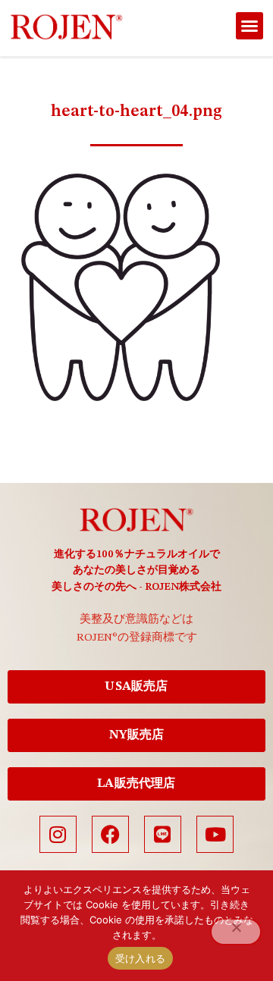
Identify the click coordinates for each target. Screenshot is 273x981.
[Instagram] (58, 834)
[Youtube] (215, 834)
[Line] (162, 834)
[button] (249, 25)
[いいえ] (236, 931)
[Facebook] (110, 834)
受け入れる (140, 958)
